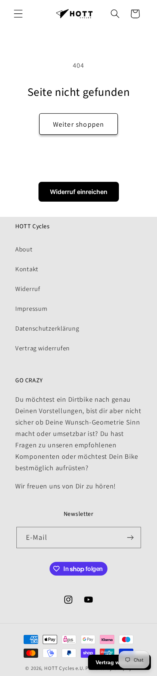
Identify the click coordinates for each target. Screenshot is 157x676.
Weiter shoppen (78, 124)
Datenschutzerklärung (47, 328)
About (24, 249)
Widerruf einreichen (78, 192)
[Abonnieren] (130, 537)
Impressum (31, 308)
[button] (18, 14)
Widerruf (27, 289)
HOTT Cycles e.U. (64, 668)
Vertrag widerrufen (42, 348)
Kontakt (26, 269)
